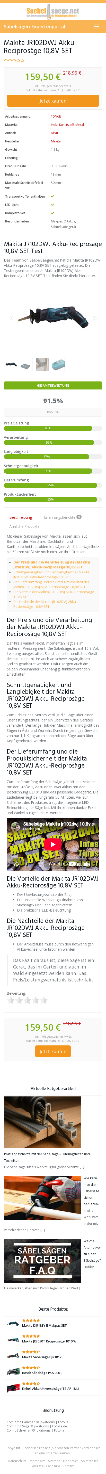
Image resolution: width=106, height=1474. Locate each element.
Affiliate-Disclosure (46, 1466)
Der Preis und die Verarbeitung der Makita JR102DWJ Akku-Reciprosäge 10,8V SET (51, 564)
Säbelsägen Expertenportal (34, 26)
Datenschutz (17, 1461)
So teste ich (89, 1461)
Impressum (37, 1461)
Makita (56, 141)
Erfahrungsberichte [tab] (62, 517)
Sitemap (54, 1461)
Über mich (70, 1461)
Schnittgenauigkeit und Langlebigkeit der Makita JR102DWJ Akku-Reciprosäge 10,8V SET (51, 574)
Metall (80, 124)
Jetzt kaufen (53, 101)
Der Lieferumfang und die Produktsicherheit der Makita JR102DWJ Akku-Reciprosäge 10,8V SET (51, 584)
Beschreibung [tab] (20, 517)
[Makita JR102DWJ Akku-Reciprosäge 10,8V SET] (53, 317)
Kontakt (68, 1466)
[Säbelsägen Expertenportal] (53, 11)
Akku (54, 133)
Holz (54, 124)
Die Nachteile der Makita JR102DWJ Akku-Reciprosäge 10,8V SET (45, 604)
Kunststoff (66, 124)
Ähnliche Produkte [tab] (24, 526)
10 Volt (56, 116)
